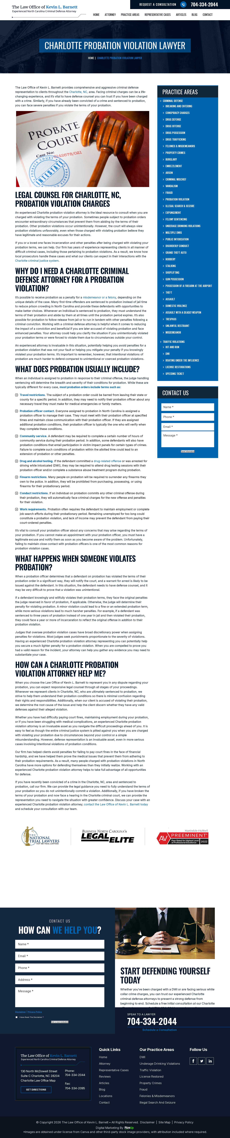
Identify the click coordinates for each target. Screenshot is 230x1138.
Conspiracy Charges (178, 113)
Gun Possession (175, 279)
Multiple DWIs (174, 233)
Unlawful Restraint (177, 326)
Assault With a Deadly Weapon (183, 312)
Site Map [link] (164, 1122)
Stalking (171, 266)
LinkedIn (210, 1061)
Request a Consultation (157, 4)
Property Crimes (175, 153)
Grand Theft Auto (176, 252)
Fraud (169, 193)
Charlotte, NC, (78, 92)
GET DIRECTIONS (36, 1089)
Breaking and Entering (179, 106)
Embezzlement (174, 166)
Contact (208, 14)
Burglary (171, 159)
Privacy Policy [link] (183, 1122)
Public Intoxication (177, 239)
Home (96, 14)
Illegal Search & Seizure (180, 206)
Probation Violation (177, 199)
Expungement (173, 213)
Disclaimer (20, 1012)
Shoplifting (172, 272)
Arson (169, 173)
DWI (168, 354)
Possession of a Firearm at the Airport (189, 286)
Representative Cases (158, 14)
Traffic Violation (150, 1070)
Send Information (187, 451)
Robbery (170, 259)
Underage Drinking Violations (183, 226)
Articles (181, 14)
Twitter (201, 1061)
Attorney (110, 14)
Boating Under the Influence (182, 360)
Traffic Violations (174, 342)
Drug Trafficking (176, 139)
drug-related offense (107, 461)
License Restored (151, 1076)
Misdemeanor (173, 332)
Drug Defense (173, 119)
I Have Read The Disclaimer (31, 1017)
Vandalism (172, 186)
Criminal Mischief (176, 179)
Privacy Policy (35, 1012)
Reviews (105, 1076)
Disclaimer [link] (147, 1122)
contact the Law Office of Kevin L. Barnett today (116, 804)
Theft (169, 292)
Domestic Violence (176, 306)
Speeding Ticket (175, 374)
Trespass (171, 319)
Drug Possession (175, 133)
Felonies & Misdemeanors (180, 146)
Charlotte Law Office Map (38, 1080)
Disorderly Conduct (177, 246)
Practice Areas (130, 14)
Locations (105, 1096)
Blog (194, 14)
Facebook (193, 1061)
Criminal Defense (173, 101)
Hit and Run (172, 347)
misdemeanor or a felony (99, 297)
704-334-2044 (204, 4)
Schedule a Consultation (159, 1030)
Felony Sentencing (176, 219)
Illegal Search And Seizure (157, 1102)
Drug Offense (173, 126)
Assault (170, 299)
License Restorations (178, 367)
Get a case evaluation (59, 1022)
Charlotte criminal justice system (37, 260)
